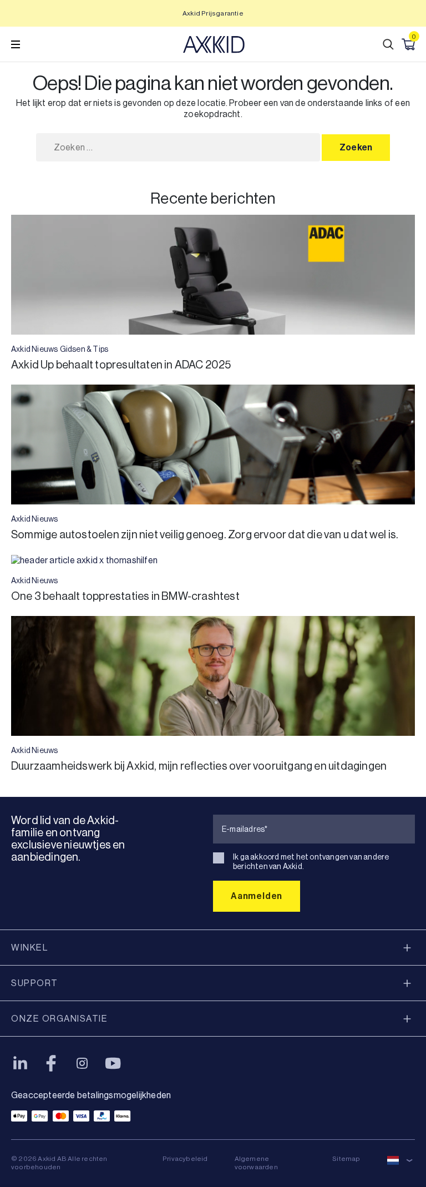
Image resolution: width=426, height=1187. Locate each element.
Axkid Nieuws (34, 349)
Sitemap (346, 1159)
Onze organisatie (59, 1018)
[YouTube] (113, 1063)
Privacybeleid (185, 1159)
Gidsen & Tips (84, 349)
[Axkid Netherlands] (214, 44)
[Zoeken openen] (388, 44)
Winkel (29, 947)
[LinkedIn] (20, 1063)
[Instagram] (82, 1063)
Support (34, 983)
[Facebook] (51, 1063)
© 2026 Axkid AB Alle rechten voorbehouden (59, 1163)
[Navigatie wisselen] (15, 44)
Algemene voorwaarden (256, 1163)
